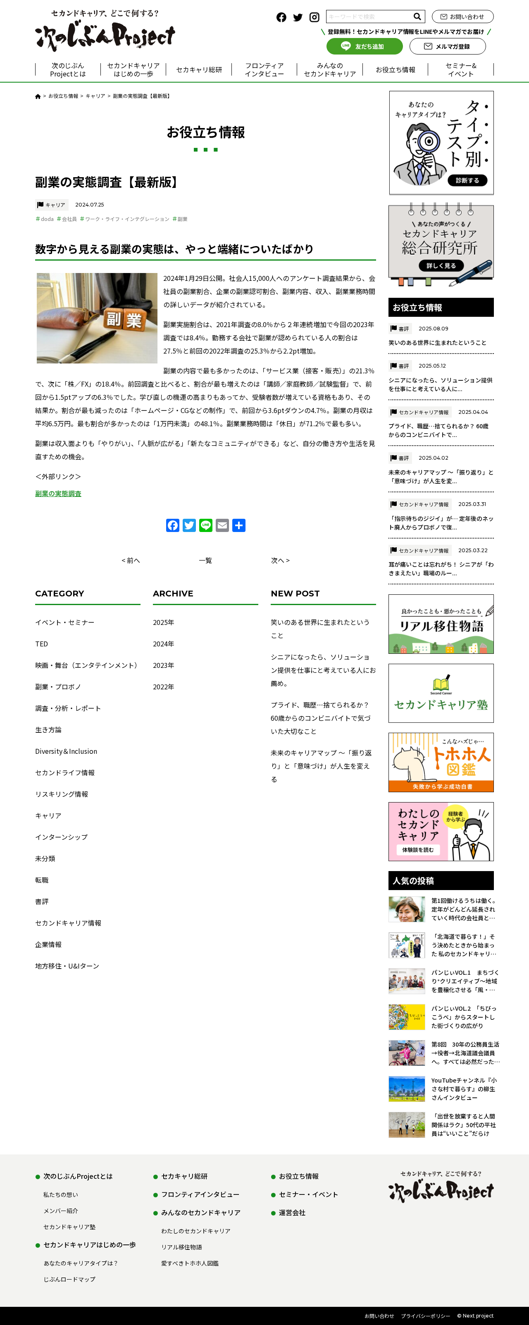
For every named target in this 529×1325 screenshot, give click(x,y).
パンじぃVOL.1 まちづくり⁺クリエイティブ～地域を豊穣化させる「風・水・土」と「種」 (465, 981)
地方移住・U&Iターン (67, 966)
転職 (41, 880)
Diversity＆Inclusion (66, 751)
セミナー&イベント (461, 69)
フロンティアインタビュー (264, 69)
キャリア (55, 204)
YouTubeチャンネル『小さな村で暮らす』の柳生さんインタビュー (464, 1089)
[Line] (206, 526)
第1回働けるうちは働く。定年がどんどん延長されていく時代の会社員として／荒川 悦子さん (464, 909)
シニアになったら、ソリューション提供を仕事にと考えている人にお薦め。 (323, 670)
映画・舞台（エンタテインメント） (88, 665)
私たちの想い (60, 1194)
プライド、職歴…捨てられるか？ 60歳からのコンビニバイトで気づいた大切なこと (321, 718)
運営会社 (292, 1212)
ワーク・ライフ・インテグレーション (127, 218)
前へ (133, 560)
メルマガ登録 (453, 46)
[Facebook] (172, 526)
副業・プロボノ (58, 686)
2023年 (163, 665)
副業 (183, 218)
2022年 (163, 686)
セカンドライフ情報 (65, 772)
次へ (277, 560)
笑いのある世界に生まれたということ (320, 628)
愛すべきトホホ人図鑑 (190, 1263)
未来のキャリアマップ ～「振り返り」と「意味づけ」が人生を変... (441, 476)
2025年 (163, 622)
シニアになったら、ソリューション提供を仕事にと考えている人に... (440, 384)
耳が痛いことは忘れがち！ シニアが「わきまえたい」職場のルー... (441, 568)
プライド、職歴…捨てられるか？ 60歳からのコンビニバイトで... (438, 430)
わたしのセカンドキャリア (196, 1231)
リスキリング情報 (61, 794)
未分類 (45, 858)
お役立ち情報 (395, 69)
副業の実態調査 (58, 493)
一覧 (205, 560)
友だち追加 (369, 46)
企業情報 (48, 944)
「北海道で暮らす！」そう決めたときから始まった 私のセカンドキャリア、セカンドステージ (463, 945)
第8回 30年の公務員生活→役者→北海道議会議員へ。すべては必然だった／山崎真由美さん (465, 1053)
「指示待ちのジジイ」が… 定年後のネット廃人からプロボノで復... (441, 522)
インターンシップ (61, 837)
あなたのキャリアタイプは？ (81, 1263)
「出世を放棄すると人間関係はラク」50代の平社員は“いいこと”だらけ (463, 1124)
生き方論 (48, 729)
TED (41, 643)
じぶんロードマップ (69, 1279)
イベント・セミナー (65, 622)
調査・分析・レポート (68, 708)
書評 (41, 901)
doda (47, 218)
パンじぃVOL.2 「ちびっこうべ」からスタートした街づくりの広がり (464, 1017)
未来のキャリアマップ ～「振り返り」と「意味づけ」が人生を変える (321, 766)
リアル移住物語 (181, 1247)
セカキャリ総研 (199, 69)
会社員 (69, 218)
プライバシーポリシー (425, 1315)
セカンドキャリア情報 (68, 923)
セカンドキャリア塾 (69, 1227)
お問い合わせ (467, 16)
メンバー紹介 (60, 1210)
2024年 (163, 643)
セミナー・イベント (308, 1194)
